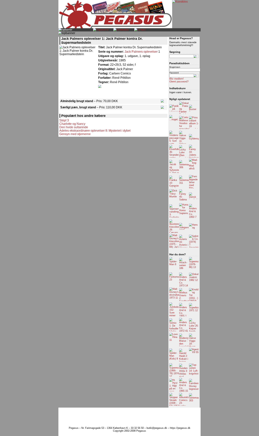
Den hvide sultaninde (73, 127)
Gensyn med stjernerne (75, 134)
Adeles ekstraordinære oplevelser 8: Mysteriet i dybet (94, 130)
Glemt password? (178, 81)
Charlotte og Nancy (72, 123)
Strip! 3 (64, 120)
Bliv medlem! (176, 78)
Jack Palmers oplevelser (141, 51)
